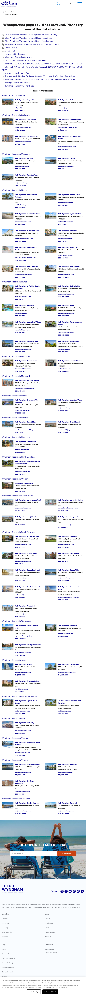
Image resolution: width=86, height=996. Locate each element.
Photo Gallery (11, 47)
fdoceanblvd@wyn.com (22, 578)
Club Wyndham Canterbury (25, 119)
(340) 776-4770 (63, 713)
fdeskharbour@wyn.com (23, 141)
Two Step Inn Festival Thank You (19, 85)
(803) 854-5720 (63, 561)
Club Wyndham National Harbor (27, 380)
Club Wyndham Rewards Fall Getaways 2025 (25, 60)
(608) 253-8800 (20, 813)
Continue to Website (50, 992)
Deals (47, 927)
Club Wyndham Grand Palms (26, 553)
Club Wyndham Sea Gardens (69, 266)
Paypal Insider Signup (15, 53)
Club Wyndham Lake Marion (68, 553)
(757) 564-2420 (20, 775)
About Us (48, 936)
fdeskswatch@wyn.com (23, 594)
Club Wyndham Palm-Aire (67, 230)
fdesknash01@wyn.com (66, 633)
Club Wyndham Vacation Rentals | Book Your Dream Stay (31, 34)
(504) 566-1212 (20, 371)
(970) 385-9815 (20, 169)
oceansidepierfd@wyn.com (67, 146)
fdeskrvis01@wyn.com (65, 255)
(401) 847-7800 (20, 510)
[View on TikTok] (78, 891)
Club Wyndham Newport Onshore (70, 516)
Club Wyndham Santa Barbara (26, 266)
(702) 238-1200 (20, 432)
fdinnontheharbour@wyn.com (68, 508)
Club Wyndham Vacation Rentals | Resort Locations (28, 37)
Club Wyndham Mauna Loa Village (28, 322)
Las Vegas (5, 927)
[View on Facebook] (66, 891)
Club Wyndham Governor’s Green (27, 764)
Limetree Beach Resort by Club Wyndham (69, 701)
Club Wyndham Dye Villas (67, 536)
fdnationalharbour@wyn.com (24, 388)
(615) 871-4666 (63, 636)
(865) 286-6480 (20, 638)
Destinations (49, 923)
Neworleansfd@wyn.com (23, 368)
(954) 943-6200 (63, 277)
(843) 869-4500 (63, 580)
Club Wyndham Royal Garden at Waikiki (70, 323)
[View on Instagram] (74, 891)
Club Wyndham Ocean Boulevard (27, 570)
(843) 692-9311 (20, 597)
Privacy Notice (7, 954)
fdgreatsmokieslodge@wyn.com (25, 636)
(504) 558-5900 (63, 371)
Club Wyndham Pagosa (66, 158)
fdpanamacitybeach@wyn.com (25, 257)
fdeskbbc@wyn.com (64, 711)
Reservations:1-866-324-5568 (51, 951)
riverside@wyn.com (21, 689)
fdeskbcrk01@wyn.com (65, 202)
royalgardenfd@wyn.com (66, 332)
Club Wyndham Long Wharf (25, 516)
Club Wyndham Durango (24, 158)
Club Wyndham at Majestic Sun (27, 230)
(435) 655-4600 (20, 733)
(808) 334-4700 (63, 316)
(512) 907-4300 (20, 675)
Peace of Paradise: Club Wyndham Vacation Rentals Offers (32, 44)
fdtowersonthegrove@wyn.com (68, 597)
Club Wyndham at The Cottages (27, 536)
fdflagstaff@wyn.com (22, 107)
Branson (5, 936)
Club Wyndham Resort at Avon (26, 175)
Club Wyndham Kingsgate (67, 764)
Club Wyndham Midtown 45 (25, 441)
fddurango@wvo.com (22, 166)
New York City (7, 932)
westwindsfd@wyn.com (23, 614)
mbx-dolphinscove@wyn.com (67, 127)
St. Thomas (6, 923)
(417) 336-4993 (20, 413)
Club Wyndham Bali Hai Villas (69, 286)
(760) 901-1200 (63, 149)
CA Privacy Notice (8, 958)
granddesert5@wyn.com (66, 430)
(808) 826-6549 (20, 316)
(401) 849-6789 (63, 510)
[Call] (58, 4)
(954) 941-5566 (20, 277)
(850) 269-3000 (20, 241)
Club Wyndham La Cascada (68, 664)
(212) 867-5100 (20, 452)
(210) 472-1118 (19, 691)
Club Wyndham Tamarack (67, 803)
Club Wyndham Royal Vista (68, 247)
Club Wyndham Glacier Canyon (27, 803)
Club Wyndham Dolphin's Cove (69, 119)
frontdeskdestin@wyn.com (24, 205)
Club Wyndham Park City (24, 722)
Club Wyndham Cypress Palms (69, 213)
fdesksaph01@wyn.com (23, 471)
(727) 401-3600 (20, 224)
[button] (71, 4)
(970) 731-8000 (63, 169)
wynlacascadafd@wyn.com (67, 672)
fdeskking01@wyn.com (65, 772)
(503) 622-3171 (20, 491)
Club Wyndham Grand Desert (69, 422)
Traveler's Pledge (8, 967)
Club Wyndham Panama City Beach (26, 248)
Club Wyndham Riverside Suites (27, 681)
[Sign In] (64, 4)
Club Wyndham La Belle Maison (70, 360)
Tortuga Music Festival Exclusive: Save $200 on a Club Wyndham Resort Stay (40, 76)
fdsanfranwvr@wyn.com (23, 127)
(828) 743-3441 (20, 474)
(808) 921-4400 (20, 299)
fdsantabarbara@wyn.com (23, 274)
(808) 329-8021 (20, 352)
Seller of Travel (7, 972)
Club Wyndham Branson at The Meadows (26, 401)
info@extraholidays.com (23, 183)
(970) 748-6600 (20, 185)
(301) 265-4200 (20, 391)
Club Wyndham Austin (23, 664)
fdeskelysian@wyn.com (22, 711)
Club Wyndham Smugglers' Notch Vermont (27, 743)
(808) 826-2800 (63, 296)
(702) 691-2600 (63, 432)
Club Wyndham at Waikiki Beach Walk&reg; (27, 287)
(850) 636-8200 (20, 260)
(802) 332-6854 (20, 755)
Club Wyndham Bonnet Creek (69, 194)
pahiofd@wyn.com (21, 313)
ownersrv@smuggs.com (23, 752)
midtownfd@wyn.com (22, 449)
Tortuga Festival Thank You (17, 82)
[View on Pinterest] (82, 891)
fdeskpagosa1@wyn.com (66, 166)
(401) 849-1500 (63, 527)
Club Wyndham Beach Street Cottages (26, 195)
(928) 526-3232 (20, 110)
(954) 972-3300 (63, 241)
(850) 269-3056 (20, 207)
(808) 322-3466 (20, 332)
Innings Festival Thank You (17, 72)
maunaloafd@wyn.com (22, 330)
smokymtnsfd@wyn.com (23, 652)
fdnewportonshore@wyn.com (67, 524)
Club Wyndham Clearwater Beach (28, 213)
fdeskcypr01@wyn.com (65, 221)
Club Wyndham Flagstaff (24, 99)
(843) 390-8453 (63, 547)
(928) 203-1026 (63, 110)
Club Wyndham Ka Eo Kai (24, 305)
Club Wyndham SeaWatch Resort (27, 586)
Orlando (5, 918)
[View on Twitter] (62, 891)
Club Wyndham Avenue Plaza (26, 360)
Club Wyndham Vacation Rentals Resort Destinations (29, 40)
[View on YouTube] (70, 891)
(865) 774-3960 (20, 655)
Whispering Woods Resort (24, 483)
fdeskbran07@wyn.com (23, 410)
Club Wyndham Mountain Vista (70, 400)
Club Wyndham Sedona (67, 99)
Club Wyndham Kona (66, 305)
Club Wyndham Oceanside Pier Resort (69, 137)
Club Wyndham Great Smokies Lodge (26, 626)
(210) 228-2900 (63, 675)
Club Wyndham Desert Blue (25, 422)
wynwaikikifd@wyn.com (23, 296)
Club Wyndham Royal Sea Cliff (26, 341)
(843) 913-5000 (20, 564)
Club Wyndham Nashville (67, 625)
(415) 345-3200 (20, 130)
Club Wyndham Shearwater (68, 341)
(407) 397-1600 (63, 224)
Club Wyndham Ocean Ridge (68, 570)
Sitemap (5, 976)
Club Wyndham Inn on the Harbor (70, 500)
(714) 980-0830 (63, 130)
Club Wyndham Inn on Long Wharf (28, 500)
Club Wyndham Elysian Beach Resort (26, 701)
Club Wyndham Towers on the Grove (69, 587)
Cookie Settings (33, 992)
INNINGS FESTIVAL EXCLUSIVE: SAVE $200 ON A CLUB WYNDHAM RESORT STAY (43, 63)
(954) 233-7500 (63, 258)
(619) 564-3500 (20, 144)
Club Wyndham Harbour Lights (26, 136)
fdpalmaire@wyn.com (65, 238)
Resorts (48, 918)
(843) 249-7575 (63, 600)
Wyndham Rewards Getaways (18, 57)
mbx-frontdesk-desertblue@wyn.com (27, 430)
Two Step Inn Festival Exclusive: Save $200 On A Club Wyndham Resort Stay (40, 79)
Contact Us (10, 50)
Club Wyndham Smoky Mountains (28, 644)
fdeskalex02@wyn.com (22, 791)
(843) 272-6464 (20, 616)
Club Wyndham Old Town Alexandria (24, 782)
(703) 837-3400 (20, 794)
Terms (4, 949)
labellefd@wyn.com (64, 368)
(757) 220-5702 (63, 775)
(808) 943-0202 (63, 335)
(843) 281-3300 (20, 547)
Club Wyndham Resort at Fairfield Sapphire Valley (27, 462)
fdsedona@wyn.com (64, 107)
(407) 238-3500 (63, 205)
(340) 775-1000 (20, 713)
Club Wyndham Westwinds (25, 606)
